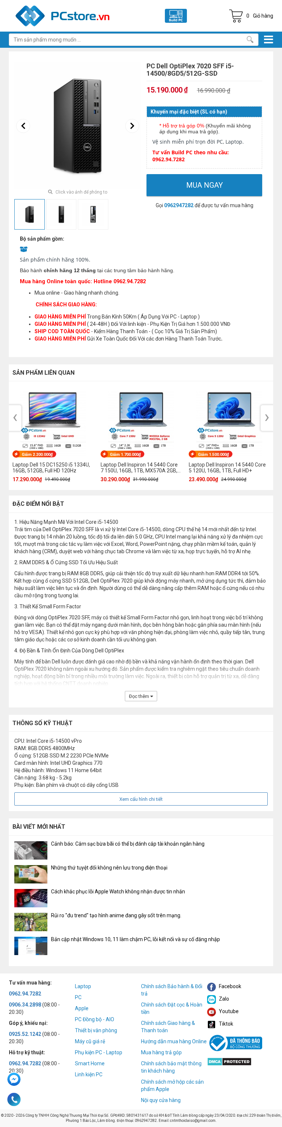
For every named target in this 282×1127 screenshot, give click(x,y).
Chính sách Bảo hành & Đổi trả (171, 990)
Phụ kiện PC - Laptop (98, 1052)
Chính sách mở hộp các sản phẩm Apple (172, 1085)
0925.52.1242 (25, 1034)
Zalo (223, 999)
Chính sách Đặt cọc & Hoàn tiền (171, 1008)
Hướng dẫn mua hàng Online (174, 1041)
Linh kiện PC (88, 1074)
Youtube (228, 1011)
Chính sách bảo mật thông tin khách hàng (171, 1067)
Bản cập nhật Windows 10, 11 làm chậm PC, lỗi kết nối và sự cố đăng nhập (135, 939)
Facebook (229, 986)
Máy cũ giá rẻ (90, 1041)
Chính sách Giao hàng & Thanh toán (168, 1026)
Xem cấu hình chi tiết (141, 799)
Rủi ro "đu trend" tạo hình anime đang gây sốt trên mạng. (116, 915)
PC (78, 997)
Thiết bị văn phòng (96, 1030)
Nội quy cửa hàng (161, 1100)
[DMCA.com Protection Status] (229, 1061)
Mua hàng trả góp (161, 1052)
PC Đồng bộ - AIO (94, 1019)
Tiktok (225, 1024)
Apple (81, 1008)
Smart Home (90, 1063)
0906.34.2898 (25, 1005)
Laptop (83, 986)
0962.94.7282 (25, 994)
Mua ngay (204, 185)
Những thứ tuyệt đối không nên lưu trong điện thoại (109, 868)
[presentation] (23, 126)
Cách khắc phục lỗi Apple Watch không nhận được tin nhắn (118, 891)
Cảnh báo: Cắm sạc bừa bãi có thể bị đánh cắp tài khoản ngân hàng (128, 844)
